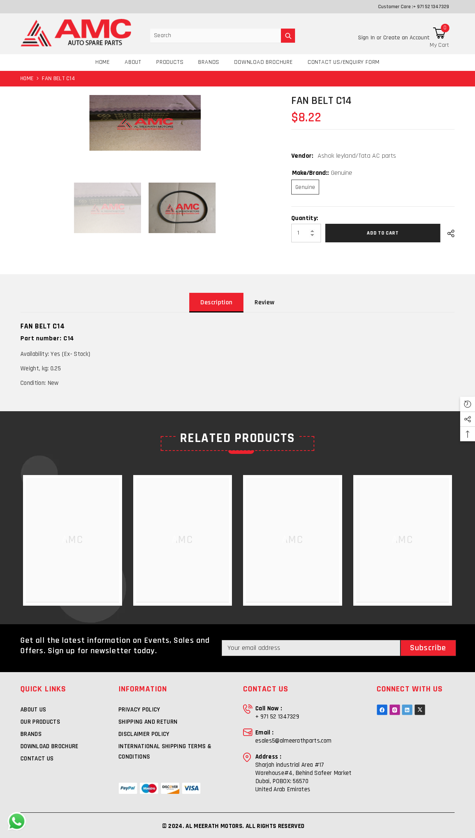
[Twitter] (420, 709)
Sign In (367, 38)
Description (216, 302)
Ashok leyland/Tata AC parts (357, 155)
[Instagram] (394, 709)
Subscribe (428, 648)
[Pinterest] (407, 709)
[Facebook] (382, 709)
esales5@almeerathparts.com (293, 741)
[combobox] (215, 36)
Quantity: (304, 218)
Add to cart (384, 233)
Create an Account (406, 38)
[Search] (222, 36)
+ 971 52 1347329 (431, 6)
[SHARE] (448, 233)
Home (26, 78)
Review (264, 302)
